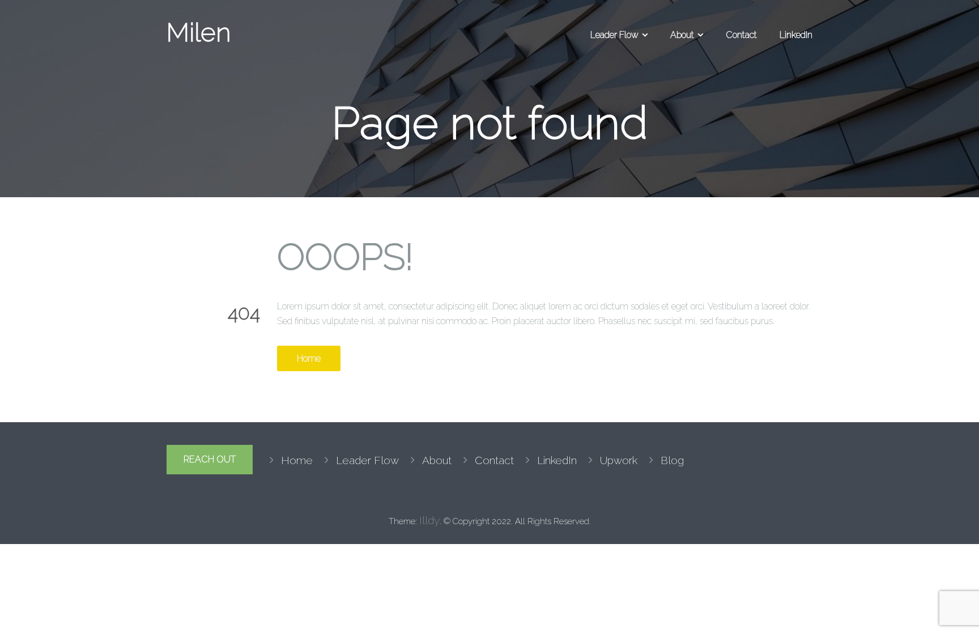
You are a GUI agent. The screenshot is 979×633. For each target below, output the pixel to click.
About (682, 34)
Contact (741, 34)
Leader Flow (614, 34)
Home (309, 358)
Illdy (429, 520)
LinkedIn (796, 34)
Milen (199, 32)
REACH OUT (210, 459)
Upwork (618, 460)
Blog (672, 460)
